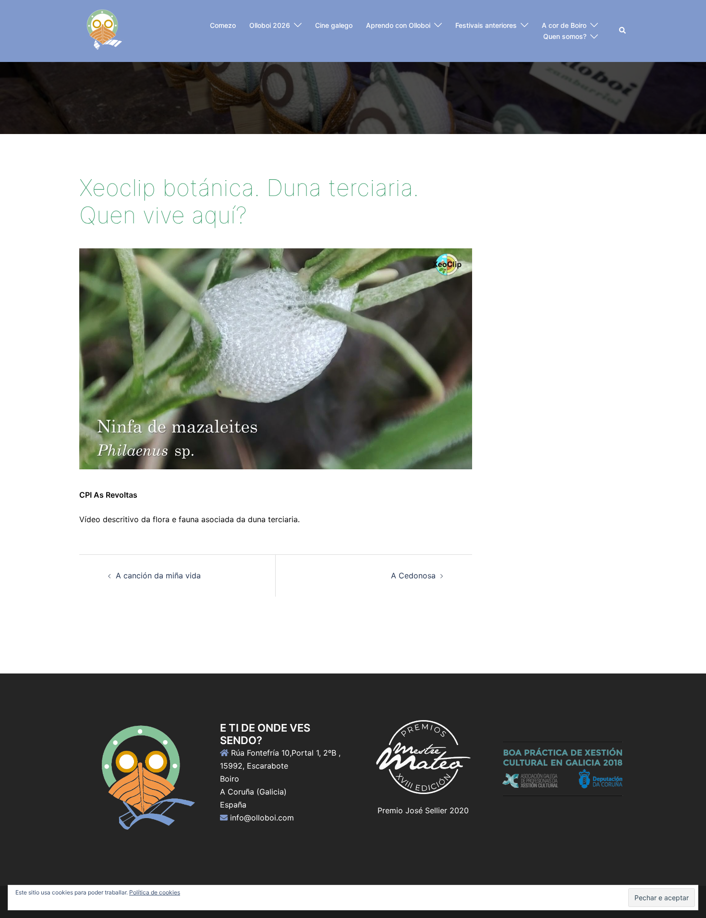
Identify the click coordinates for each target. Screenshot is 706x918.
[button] (623, 31)
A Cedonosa (413, 575)
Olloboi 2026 (269, 25)
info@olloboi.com (262, 817)
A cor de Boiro (564, 25)
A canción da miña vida (158, 575)
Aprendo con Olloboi (398, 25)
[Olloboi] (103, 30)
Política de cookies (154, 892)
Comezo (223, 25)
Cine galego (334, 25)
